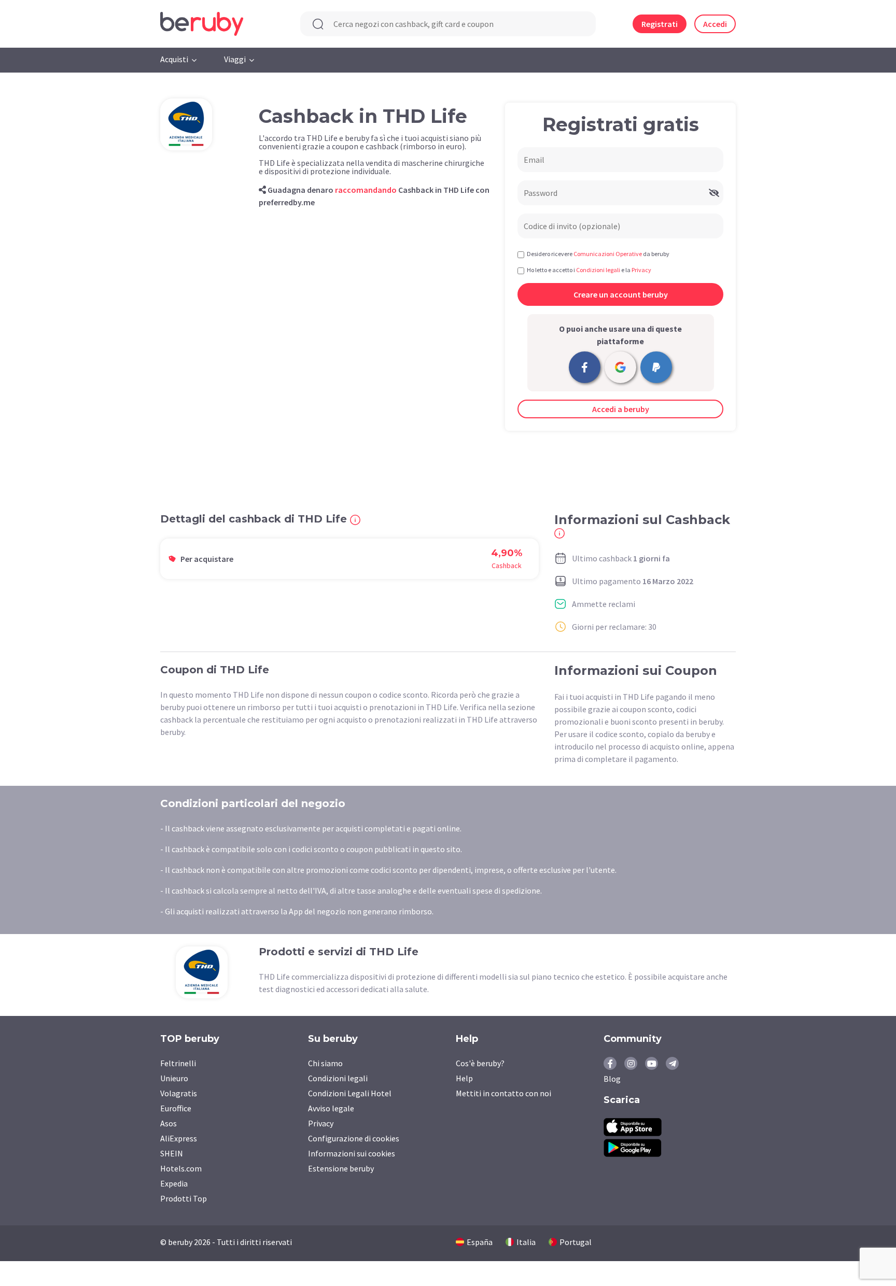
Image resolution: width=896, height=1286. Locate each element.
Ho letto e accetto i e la (589, 270)
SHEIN (171, 1153)
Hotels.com (181, 1168)
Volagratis (178, 1093)
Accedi (715, 24)
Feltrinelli (178, 1063)
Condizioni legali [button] (598, 270)
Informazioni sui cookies (351, 1153)
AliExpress (178, 1138)
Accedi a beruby (620, 409)
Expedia (174, 1183)
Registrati (659, 24)
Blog (612, 1078)
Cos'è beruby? (480, 1063)
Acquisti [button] (174, 59)
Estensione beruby (341, 1168)
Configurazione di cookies (353, 1138)
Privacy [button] (641, 270)
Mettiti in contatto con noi (503, 1093)
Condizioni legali (338, 1078)
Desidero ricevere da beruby (598, 254)
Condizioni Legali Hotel (349, 1093)
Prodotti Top (183, 1198)
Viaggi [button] (235, 59)
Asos (168, 1123)
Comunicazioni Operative (607, 254)
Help (464, 1078)
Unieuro (174, 1078)
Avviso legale (331, 1108)
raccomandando (366, 190)
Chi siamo (325, 1063)
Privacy (320, 1123)
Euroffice (175, 1108)
